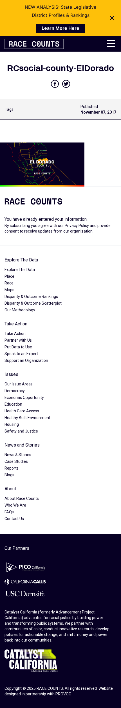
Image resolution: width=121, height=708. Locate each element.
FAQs (9, 512)
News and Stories (22, 445)
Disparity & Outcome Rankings (31, 296)
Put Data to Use (18, 347)
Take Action (16, 324)
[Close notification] (112, 18)
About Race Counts (22, 498)
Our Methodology (20, 310)
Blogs (9, 475)
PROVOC (63, 694)
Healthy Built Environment (27, 417)
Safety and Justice (21, 431)
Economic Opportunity (24, 397)
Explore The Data (21, 260)
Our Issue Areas (19, 384)
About (10, 488)
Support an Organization (26, 360)
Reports (12, 468)
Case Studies (16, 461)
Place (9, 276)
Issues (11, 374)
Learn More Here (60, 28)
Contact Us (14, 518)
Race (9, 283)
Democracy (15, 391)
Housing (12, 424)
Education (13, 404)
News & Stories (18, 454)
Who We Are (15, 505)
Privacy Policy (77, 225)
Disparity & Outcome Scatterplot (33, 303)
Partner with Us (18, 340)
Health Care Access (22, 411)
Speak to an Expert (21, 353)
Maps (9, 290)
